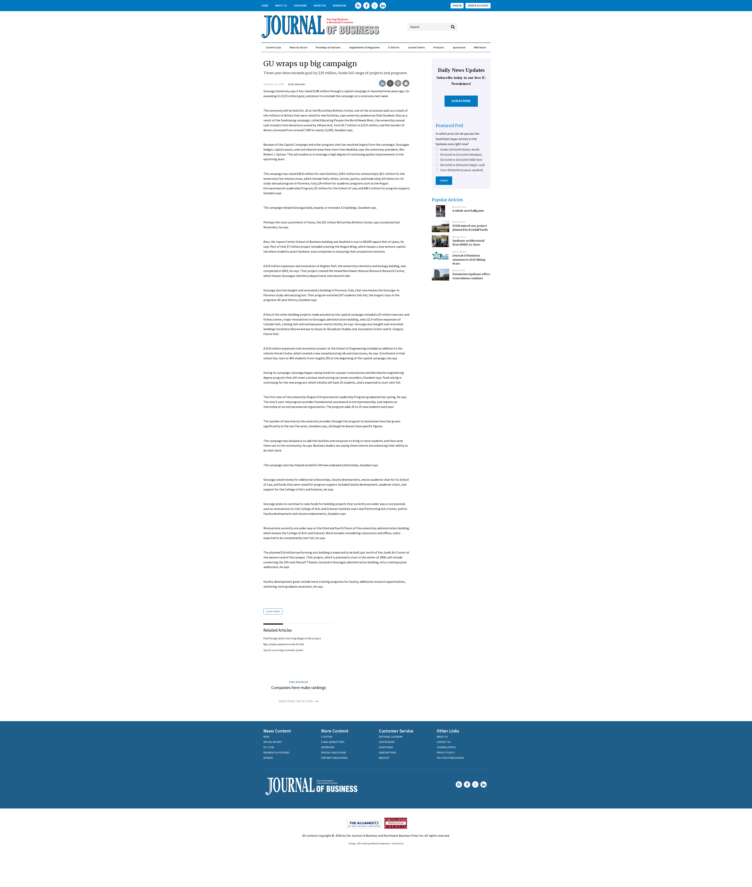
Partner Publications (334, 758)
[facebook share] (398, 83)
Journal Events (416, 47)
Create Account (478, 5)
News (266, 736)
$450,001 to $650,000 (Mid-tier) (461, 160)
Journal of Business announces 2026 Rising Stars (468, 259)
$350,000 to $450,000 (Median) (461, 154)
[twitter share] (390, 83)
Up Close (268, 747)
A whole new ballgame (468, 210)
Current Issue (273, 47)
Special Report (272, 742)
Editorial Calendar (390, 736)
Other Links (448, 731)
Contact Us (443, 742)
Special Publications (333, 752)
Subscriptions (387, 752)
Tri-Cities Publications (450, 758)
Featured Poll (449, 125)
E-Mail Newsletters (332, 742)
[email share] (405, 83)
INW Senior (480, 47)
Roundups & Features (328, 47)
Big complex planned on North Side (283, 644)
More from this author (296, 701)
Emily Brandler (296, 84)
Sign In (457, 5)
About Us (281, 5)
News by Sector (298, 47)
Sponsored (459, 47)
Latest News (273, 611)
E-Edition (393, 47)
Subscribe (300, 5)
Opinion (268, 758)
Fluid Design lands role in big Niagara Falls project (292, 638)
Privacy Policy (446, 752)
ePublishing (397, 843)
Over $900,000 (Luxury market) (461, 170)
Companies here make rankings (298, 687)
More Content (334, 731)
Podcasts (438, 47)
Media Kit (384, 758)
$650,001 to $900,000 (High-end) (462, 165)
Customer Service (396, 731)
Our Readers (386, 742)
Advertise (320, 5)
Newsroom (339, 5)
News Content (277, 731)
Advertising (386, 747)
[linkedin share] (382, 83)
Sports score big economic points (283, 650)
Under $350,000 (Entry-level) (459, 149)
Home (264, 5)
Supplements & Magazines (364, 47)
